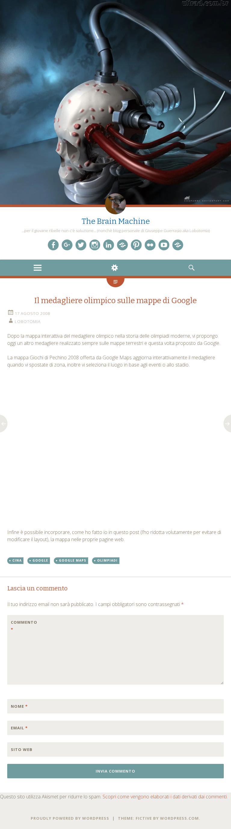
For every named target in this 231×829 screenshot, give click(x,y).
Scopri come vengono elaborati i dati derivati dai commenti (165, 796)
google (40, 560)
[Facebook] (53, 245)
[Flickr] (150, 245)
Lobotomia (28, 321)
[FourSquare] (177, 245)
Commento (23, 625)
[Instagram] (94, 245)
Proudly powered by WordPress (70, 818)
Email (19, 728)
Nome (19, 706)
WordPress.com (179, 818)
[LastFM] (122, 245)
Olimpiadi (107, 560)
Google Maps (72, 560)
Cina (17, 560)
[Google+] (67, 245)
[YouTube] (164, 245)
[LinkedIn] (108, 245)
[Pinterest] (136, 245)
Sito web (21, 749)
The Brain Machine (116, 221)
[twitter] (80, 245)
